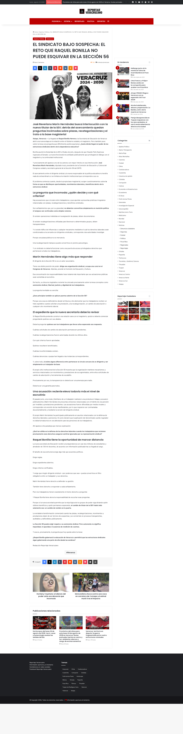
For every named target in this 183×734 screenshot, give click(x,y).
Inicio (36, 32)
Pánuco (73, 683)
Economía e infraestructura (128, 189)
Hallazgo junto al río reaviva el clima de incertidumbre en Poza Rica (139, 71)
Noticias (121, 225)
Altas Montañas (124, 156)
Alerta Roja (122, 153)
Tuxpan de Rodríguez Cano (70, 687)
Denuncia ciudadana (127, 228)
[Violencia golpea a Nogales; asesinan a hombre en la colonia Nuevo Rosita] (145, 304)
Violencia (65, 690)
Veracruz (50, 39)
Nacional (122, 222)
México (64, 680)
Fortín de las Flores (125, 199)
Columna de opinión (125, 176)
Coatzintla (122, 173)
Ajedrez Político (44, 32)
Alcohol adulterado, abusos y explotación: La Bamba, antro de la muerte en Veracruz (140, 108)
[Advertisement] (134, 41)
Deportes (101, 21)
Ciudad (121, 163)
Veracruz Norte (124, 277)
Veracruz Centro (124, 274)
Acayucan (65, 669)
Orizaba (121, 251)
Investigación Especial (126, 205)
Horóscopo (80, 676)
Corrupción (122, 183)
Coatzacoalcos (124, 169)
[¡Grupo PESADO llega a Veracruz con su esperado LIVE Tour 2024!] (123, 96)
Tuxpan (121, 268)
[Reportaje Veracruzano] (91, 11)
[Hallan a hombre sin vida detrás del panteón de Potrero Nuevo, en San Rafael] (123, 304)
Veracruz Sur (123, 281)
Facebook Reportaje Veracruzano (40, 669)
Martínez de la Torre (125, 212)
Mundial (121, 219)
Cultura (121, 186)
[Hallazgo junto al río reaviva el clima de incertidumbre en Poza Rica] (123, 71)
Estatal (67, 21)
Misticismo (122, 215)
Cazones (122, 160)
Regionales (124, 245)
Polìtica (90, 21)
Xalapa (121, 284)
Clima (121, 166)
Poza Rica (56, 21)
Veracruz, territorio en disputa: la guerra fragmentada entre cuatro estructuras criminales (96, 634)
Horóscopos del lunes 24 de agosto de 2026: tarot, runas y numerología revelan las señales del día (44, 634)
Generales (122, 202)
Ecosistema (123, 192)
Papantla (122, 255)
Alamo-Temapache (125, 150)
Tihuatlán (122, 264)
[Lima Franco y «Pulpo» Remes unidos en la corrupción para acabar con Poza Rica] (123, 84)
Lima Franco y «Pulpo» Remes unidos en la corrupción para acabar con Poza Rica (139, 84)
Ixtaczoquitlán (123, 209)
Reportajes (79, 21)
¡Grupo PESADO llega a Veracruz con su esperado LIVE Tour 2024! (139, 96)
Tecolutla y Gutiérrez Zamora (129, 261)
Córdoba (122, 179)
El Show (121, 196)
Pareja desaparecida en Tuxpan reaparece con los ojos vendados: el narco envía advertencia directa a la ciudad (140, 122)
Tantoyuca (122, 258)
